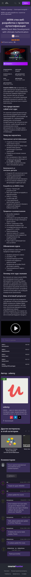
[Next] (29, 431)
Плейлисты (8, 574)
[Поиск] (15, 3)
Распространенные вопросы (19, 571)
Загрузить (9, 63)
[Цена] (19, 3)
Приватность (16, 574)
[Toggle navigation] (2, 3)
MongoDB (17, 71)
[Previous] (26, 431)
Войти (26, 3)
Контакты (6, 571)
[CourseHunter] (6, 3)
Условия (24, 574)
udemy (6, 407)
